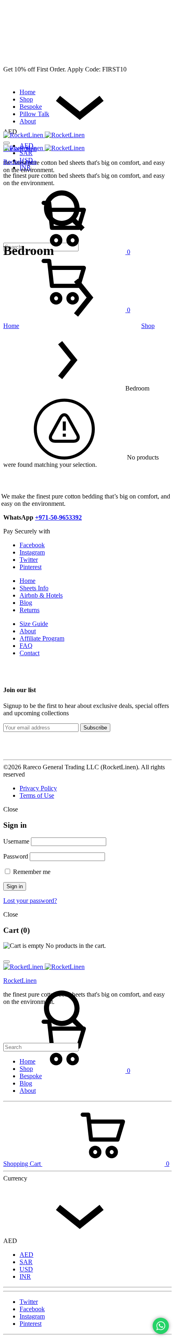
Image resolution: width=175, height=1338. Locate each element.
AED (26, 1254)
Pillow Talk (34, 113)
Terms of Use (37, 795)
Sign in (15, 886)
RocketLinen (20, 161)
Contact (29, 653)
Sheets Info (34, 588)
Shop (26, 99)
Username (16, 841)
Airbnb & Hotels (41, 595)
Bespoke (31, 106)
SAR (26, 152)
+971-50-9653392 (58, 517)
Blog (26, 602)
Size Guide (34, 623)
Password (15, 856)
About (28, 121)
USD (26, 1269)
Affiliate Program (42, 638)
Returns (29, 609)
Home (27, 91)
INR (25, 1276)
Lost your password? (30, 900)
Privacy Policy (38, 788)
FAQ (26, 645)
